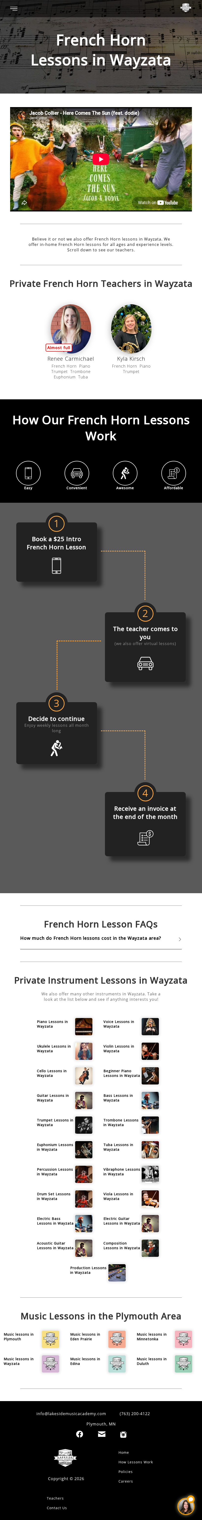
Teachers (55, 1498)
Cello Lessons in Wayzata (52, 1073)
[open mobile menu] (13, 8)
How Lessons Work (135, 1462)
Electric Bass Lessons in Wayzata (55, 1221)
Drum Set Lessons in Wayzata (54, 1196)
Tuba (83, 377)
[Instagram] (123, 1435)
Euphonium (65, 377)
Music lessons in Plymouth (19, 1336)
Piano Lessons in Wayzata (52, 1024)
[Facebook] (79, 1434)
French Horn (64, 366)
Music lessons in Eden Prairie (85, 1336)
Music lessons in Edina (85, 1361)
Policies (125, 1471)
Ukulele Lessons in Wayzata (54, 1048)
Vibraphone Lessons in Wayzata (121, 1171)
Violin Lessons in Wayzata (118, 1048)
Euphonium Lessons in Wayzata (55, 1147)
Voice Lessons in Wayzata (118, 1024)
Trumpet (59, 371)
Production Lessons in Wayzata (88, 1270)
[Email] (101, 1434)
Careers (125, 1481)
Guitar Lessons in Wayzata (53, 1097)
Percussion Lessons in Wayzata (55, 1171)
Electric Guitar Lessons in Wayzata (121, 1221)
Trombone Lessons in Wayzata (121, 1122)
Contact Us (57, 1507)
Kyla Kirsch (131, 358)
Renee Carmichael (71, 358)
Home (123, 1452)
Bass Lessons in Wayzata (118, 1097)
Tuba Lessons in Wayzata (118, 1147)
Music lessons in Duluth (152, 1361)
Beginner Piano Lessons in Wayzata (121, 1073)
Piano (84, 366)
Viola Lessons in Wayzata (118, 1196)
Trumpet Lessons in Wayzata (55, 1122)
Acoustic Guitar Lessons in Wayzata (55, 1245)
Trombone (80, 371)
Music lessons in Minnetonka (152, 1336)
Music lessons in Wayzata (19, 1361)
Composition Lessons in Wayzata (121, 1245)
